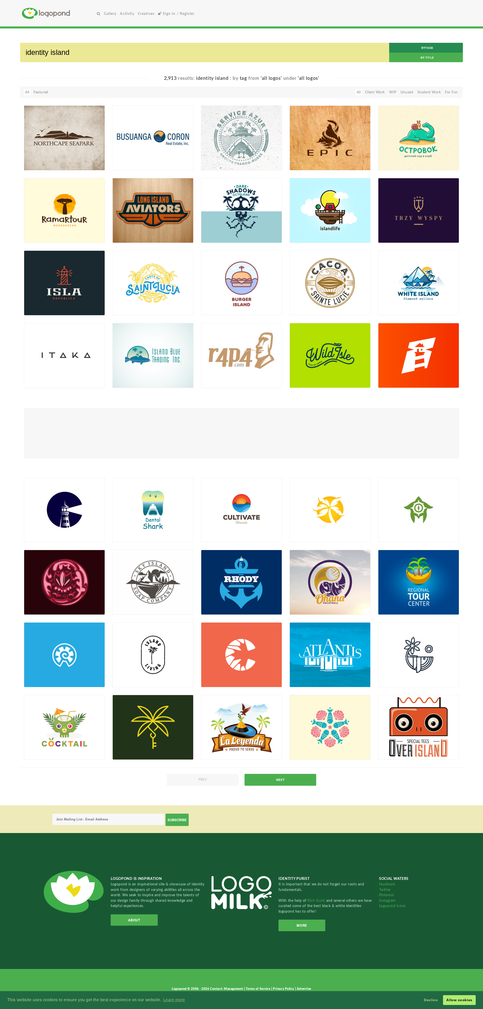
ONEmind (128, 609)
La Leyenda (213, 748)
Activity (127, 14)
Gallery (110, 14)
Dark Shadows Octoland (229, 231)
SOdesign (216, 164)
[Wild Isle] (330, 355)
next (280, 780)
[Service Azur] (241, 138)
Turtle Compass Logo (403, 530)
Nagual (303, 164)
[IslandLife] (330, 210)
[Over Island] (418, 727)
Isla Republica (42, 303)
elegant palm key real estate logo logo (139, 746)
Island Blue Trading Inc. (139, 376)
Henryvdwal (396, 382)
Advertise (304, 988)
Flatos (302, 536)
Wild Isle (304, 376)
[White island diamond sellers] (418, 283)
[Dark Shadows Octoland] (241, 210)
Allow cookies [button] (459, 1000)
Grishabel (393, 609)
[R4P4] (241, 355)
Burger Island (219, 303)
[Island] (418, 655)
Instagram (387, 901)
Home (58, 13)
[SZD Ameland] (418, 355)
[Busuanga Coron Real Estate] (153, 138)
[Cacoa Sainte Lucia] (330, 283)
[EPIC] (330, 138)
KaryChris (217, 237)
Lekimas (304, 609)
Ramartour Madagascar (50, 231)
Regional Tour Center (398, 603)
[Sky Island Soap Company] (153, 582)
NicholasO (306, 681)
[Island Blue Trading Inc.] (153, 355)
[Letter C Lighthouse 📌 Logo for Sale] (64, 510)
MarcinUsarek (397, 237)
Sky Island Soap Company (136, 603)
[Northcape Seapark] (64, 138)
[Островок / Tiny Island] (418, 138)
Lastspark (216, 309)
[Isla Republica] (64, 283)
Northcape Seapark (43, 158)
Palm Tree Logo (305, 530)
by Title (427, 57)
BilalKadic (394, 681)
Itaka (35, 376)
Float (89, 162)
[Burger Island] (241, 283)
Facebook (387, 884)
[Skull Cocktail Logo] (64, 727)
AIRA (390, 536)
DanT (36, 164)
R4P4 (208, 376)
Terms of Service (258, 988)
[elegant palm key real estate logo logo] (153, 727)
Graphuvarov (42, 536)
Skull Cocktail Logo (42, 748)
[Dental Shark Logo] (153, 510)
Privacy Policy (284, 988)
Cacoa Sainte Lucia (313, 303)
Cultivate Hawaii (218, 530)
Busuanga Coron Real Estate (138, 158)
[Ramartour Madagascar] (64, 210)
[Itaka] (64, 355)
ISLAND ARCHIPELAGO (47, 603)
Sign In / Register (178, 14)
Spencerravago (133, 164)
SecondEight (308, 237)
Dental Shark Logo (135, 530)
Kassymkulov (219, 681)
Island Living (125, 675)
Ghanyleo (39, 609)
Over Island (390, 748)
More (302, 925)
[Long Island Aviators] (153, 210)
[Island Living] (153, 655)
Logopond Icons (392, 906)
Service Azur (219, 158)
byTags (427, 48)
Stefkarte (216, 536)
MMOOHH (129, 754)
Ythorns (392, 754)
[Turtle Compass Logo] (418, 510)
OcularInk (128, 237)
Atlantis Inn (302, 675)
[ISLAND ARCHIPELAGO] (64, 582)
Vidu (35, 309)
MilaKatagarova (133, 309)
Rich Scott (316, 901)
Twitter (385, 890)
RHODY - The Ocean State (226, 603)
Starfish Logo (303, 748)
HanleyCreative (221, 609)
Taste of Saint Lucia (136, 303)
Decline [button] (431, 1000)
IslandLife (300, 231)
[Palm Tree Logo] (330, 510)
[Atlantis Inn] (330, 655)
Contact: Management (227, 988)
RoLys (213, 382)
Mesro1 (127, 382)
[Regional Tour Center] (418, 582)
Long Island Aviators (136, 231)
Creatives (146, 14)
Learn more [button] (174, 1000)
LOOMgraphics (310, 382)
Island (386, 675)
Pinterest (386, 895)
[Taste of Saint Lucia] (153, 283)
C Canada (211, 675)
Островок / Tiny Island (405, 158)
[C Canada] (241, 655)
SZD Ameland (392, 376)
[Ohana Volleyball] (330, 582)
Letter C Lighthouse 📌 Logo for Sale (50, 528)
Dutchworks (42, 237)
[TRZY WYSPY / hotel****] (418, 210)
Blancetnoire (42, 681)
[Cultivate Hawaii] (241, 510)
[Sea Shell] (64, 655)
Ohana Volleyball (306, 603)
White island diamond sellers (404, 302)
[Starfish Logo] (330, 727)
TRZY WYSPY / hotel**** (407, 231)
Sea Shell (34, 675)
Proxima (38, 382)
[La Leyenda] (241, 727)
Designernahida (133, 536)
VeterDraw (395, 164)
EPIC (301, 158)
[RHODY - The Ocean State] (241, 582)
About (134, 920)
